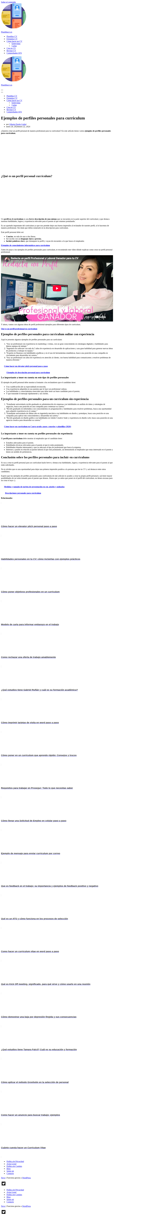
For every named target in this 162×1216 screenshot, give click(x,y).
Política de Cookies (14, 1166)
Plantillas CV (12, 36)
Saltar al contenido (8, 2)
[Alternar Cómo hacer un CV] (45, 101)
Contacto (10, 1173)
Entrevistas (16, 43)
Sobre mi (10, 1171)
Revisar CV (11, 51)
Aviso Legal (11, 1164)
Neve (3, 1178)
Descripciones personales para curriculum (23, 493)
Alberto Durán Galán (17, 124)
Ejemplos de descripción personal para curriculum (28, 372)
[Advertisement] (57, 154)
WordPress (26, 1178)
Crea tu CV (11, 48)
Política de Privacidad (15, 1161)
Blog (9, 1169)
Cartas (14, 46)
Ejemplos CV (12, 39)
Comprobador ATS (14, 53)
